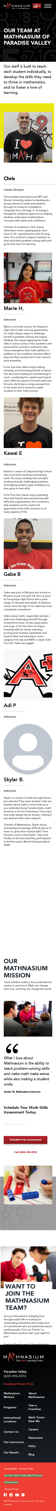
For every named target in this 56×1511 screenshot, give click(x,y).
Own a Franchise (34, 1407)
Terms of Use (11, 1489)
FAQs (32, 1446)
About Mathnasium (36, 1395)
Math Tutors (36, 1419)
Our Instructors (14, 1442)
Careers (33, 1429)
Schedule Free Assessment (26, 1140)
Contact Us (11, 1432)
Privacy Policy (26, 1469)
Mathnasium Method (12, 1395)
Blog (31, 1454)
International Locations (12, 1420)
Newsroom (35, 1438)
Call (25, 1152)
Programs (10, 1407)
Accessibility (10, 1469)
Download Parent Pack (18, 1384)
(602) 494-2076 (15, 1376)
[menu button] (37, 5)
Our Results (11, 1452)
